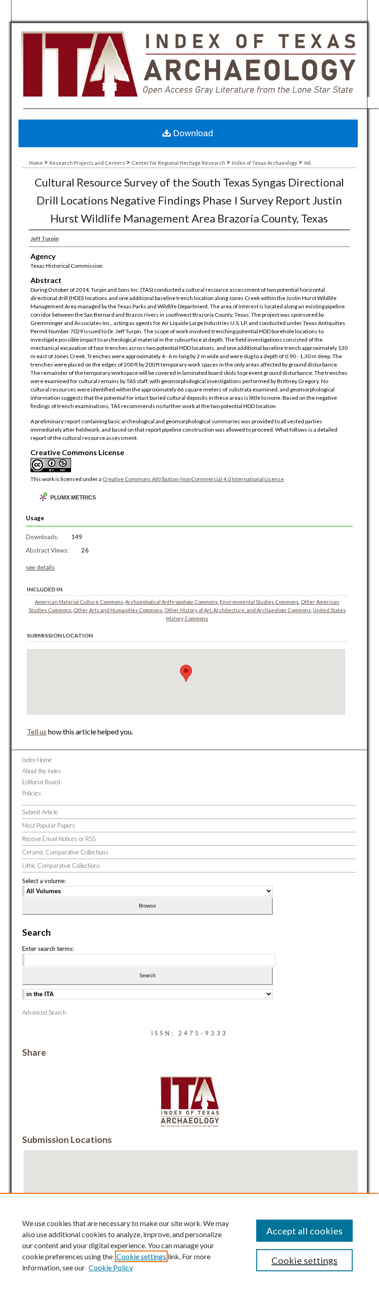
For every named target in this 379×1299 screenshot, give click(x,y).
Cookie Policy (111, 1267)
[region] (189, 1245)
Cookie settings (141, 1256)
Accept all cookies (304, 1230)
